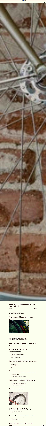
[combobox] (43, 425)
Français (43, 425)
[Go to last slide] (0, 0)
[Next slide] (45, 0)
